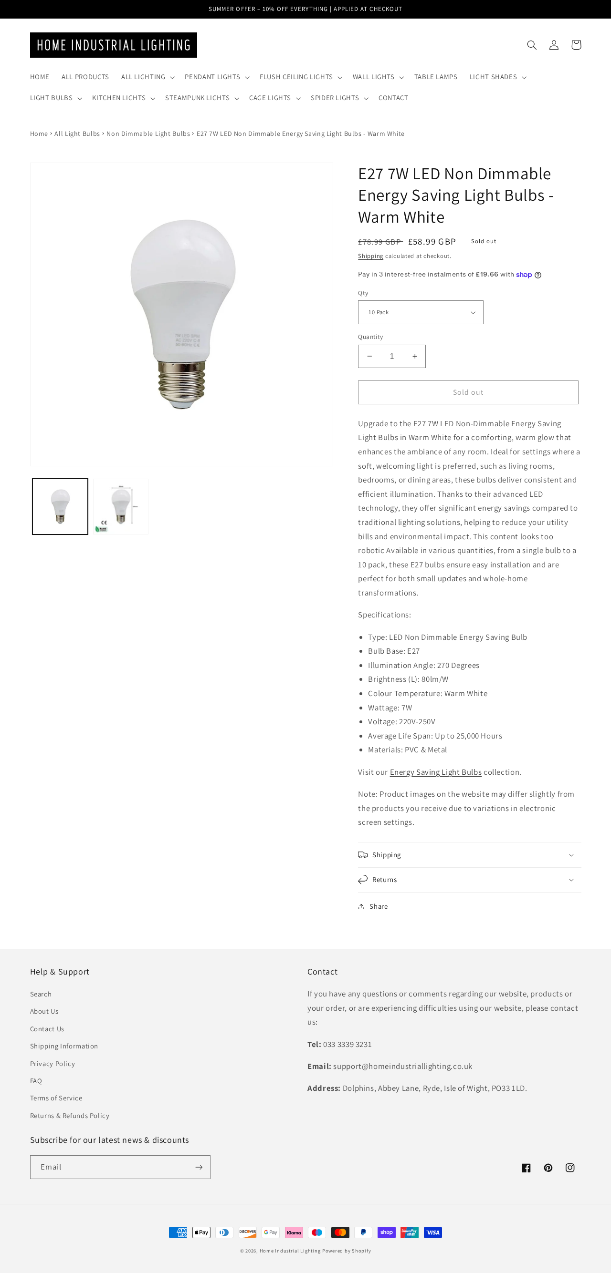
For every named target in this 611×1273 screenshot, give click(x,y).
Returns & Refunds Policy (70, 1115)
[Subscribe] (199, 1167)
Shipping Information (64, 1045)
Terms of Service (56, 1097)
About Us (44, 1011)
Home (39, 133)
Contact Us (47, 1028)
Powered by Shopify (346, 1250)
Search (41, 993)
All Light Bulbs (77, 133)
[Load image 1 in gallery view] (60, 506)
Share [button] (378, 906)
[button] (147, 77)
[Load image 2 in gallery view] (121, 506)
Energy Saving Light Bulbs (436, 772)
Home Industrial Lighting (290, 1250)
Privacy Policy (52, 1063)
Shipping (370, 256)
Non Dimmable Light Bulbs (148, 133)
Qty (363, 292)
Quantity (370, 336)
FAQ (36, 1080)
